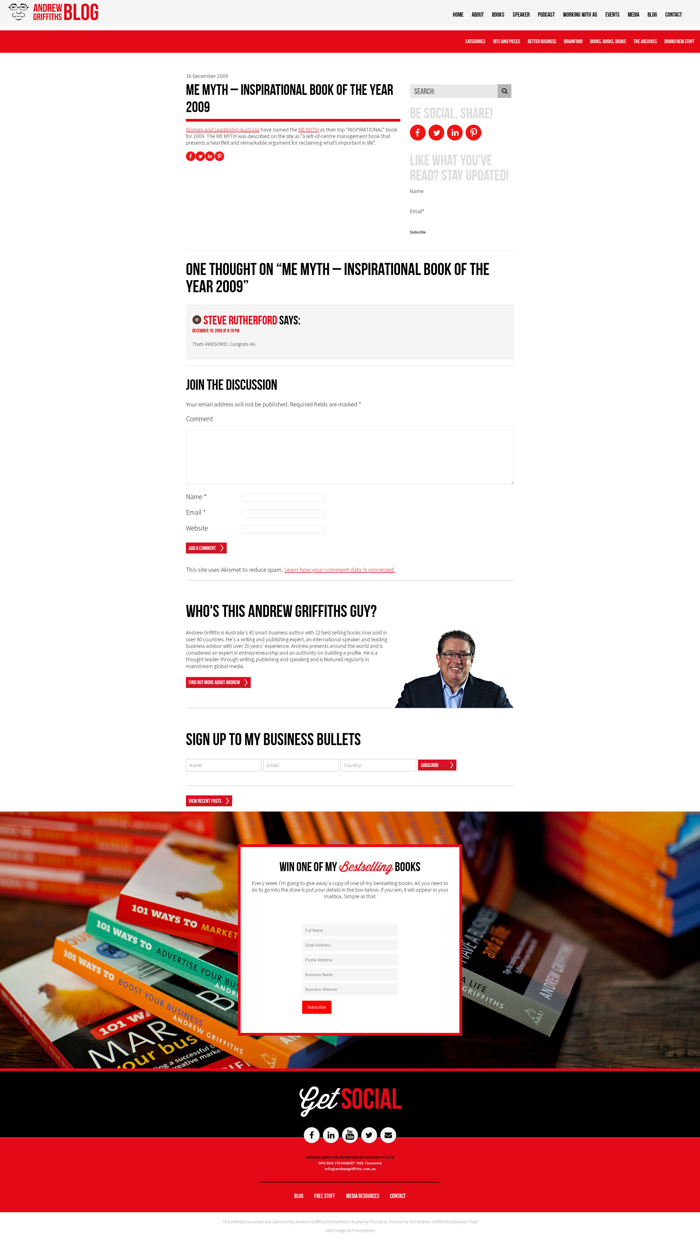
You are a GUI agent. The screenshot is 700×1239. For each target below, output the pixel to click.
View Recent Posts (205, 801)
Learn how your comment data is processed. (339, 569)
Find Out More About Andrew (214, 682)
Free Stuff (324, 1196)
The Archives (645, 41)
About (478, 14)
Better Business (542, 41)
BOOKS (498, 14)
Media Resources (362, 1196)
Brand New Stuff (679, 41)
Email (196, 512)
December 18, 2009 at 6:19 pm (215, 330)
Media (633, 14)
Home (458, 14)
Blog (652, 14)
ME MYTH (308, 129)
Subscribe (430, 765)
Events (612, 14)
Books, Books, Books (608, 41)
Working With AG (580, 14)
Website (197, 528)
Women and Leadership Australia (222, 129)
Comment (199, 419)
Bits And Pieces (506, 41)
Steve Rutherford (240, 320)
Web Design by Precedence (350, 1230)
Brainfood (573, 41)
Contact (673, 14)
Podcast (546, 14)
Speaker (521, 14)
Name (196, 497)
